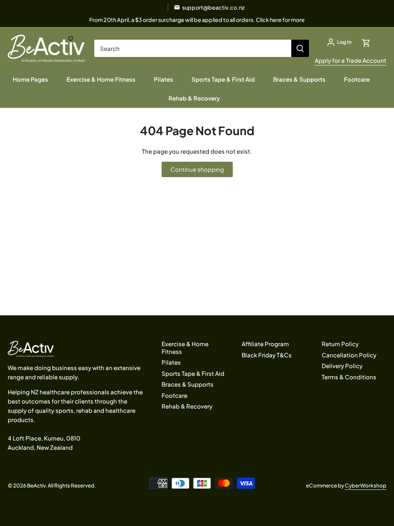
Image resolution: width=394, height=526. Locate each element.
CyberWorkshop (365, 485)
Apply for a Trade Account (350, 60)
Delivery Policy (342, 365)
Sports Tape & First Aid (193, 373)
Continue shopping (197, 169)
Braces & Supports (188, 384)
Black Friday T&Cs (267, 354)
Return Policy (340, 343)
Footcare (174, 395)
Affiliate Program (265, 343)
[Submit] (300, 48)
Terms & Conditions (349, 376)
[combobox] (193, 48)
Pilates (171, 362)
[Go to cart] (366, 42)
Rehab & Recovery (187, 406)
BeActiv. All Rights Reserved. (61, 485)
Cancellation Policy (349, 354)
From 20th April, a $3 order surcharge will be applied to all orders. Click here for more (197, 19)
